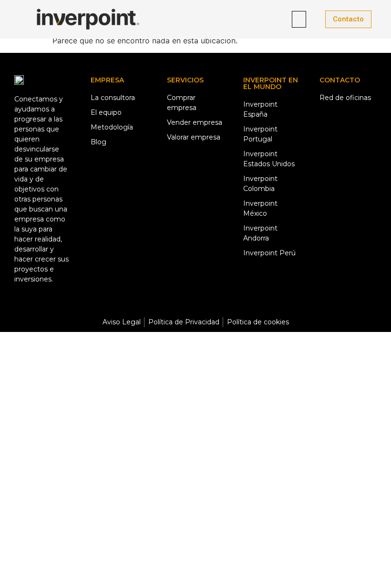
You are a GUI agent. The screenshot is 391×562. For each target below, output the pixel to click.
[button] (299, 19)
